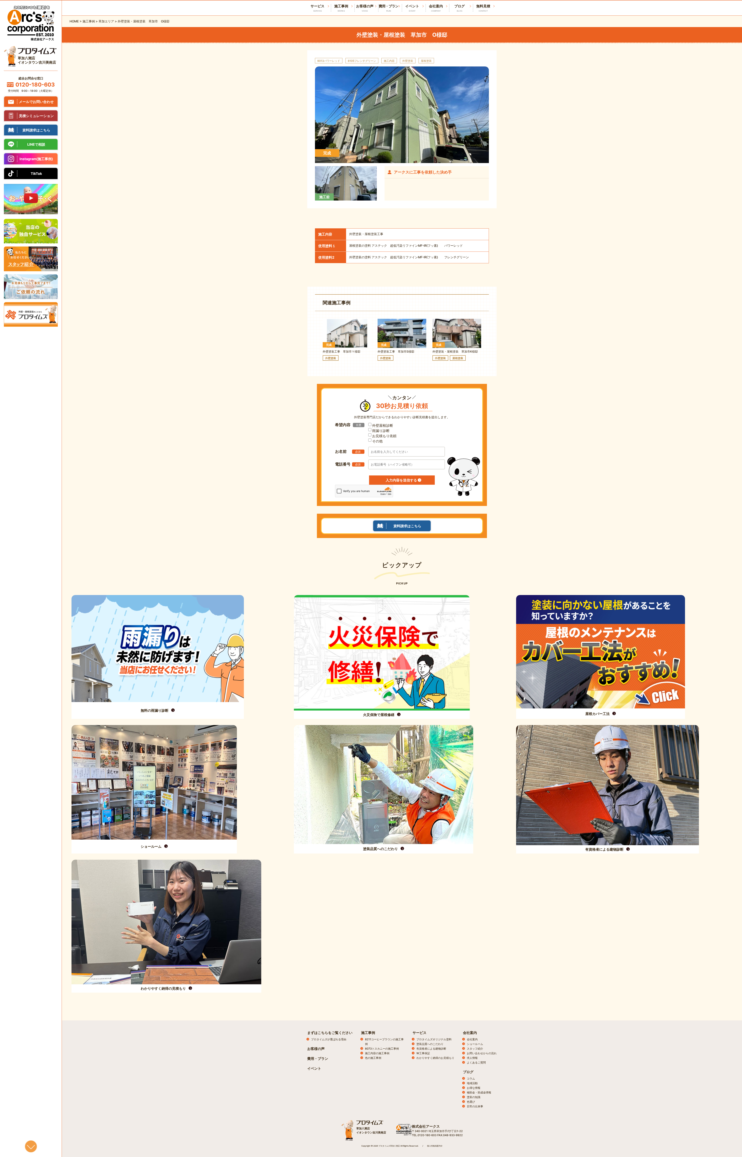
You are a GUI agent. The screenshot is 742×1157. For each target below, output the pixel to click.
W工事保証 (423, 1053)
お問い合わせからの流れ (482, 1053)
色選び (471, 1101)
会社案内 (436, 8)
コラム (471, 1078)
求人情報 (472, 1057)
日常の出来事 (475, 1106)
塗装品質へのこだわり (429, 1044)
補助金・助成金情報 (479, 1092)
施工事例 (341, 8)
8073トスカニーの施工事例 (382, 1048)
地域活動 (472, 1083)
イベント (412, 8)
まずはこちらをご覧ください (329, 1033)
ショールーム (475, 1044)
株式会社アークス (426, 1126)
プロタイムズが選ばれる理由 (328, 1039)
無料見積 (483, 8)
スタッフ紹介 (475, 1048)
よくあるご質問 (476, 1062)
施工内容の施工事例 (377, 1053)
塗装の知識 (473, 1097)
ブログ (459, 8)
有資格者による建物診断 (431, 1048)
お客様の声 (365, 8)
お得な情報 (473, 1087)
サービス (419, 1033)
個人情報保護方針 (434, 1146)
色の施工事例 (373, 1057)
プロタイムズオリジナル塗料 (434, 1039)
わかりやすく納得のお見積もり (435, 1057)
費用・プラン (388, 8)
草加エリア (106, 21)
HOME (74, 21)
